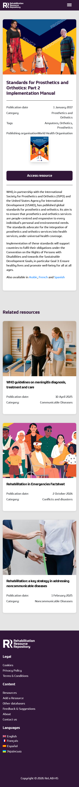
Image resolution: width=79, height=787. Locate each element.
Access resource (39, 176)
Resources (10, 693)
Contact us (10, 719)
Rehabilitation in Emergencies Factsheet (35, 484)
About (7, 714)
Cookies (8, 665)
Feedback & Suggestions (19, 709)
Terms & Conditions (15, 676)
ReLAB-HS (51, 778)
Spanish (59, 277)
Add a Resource (13, 698)
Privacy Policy (12, 670)
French (43, 277)
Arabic (33, 277)
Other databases (14, 703)
